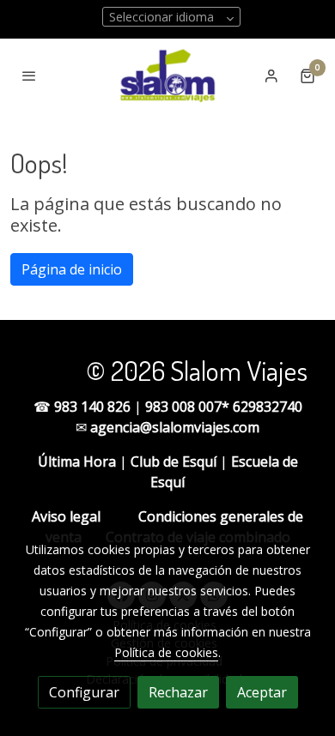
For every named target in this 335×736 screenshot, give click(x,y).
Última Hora (77, 461)
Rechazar (178, 692)
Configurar (84, 692)
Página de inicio (71, 269)
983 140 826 (94, 406)
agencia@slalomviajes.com (174, 427)
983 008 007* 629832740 (223, 406)
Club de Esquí (173, 461)
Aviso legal (66, 516)
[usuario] (271, 75)
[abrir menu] (29, 75)
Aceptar (262, 692)
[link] (167, 75)
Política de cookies (166, 652)
